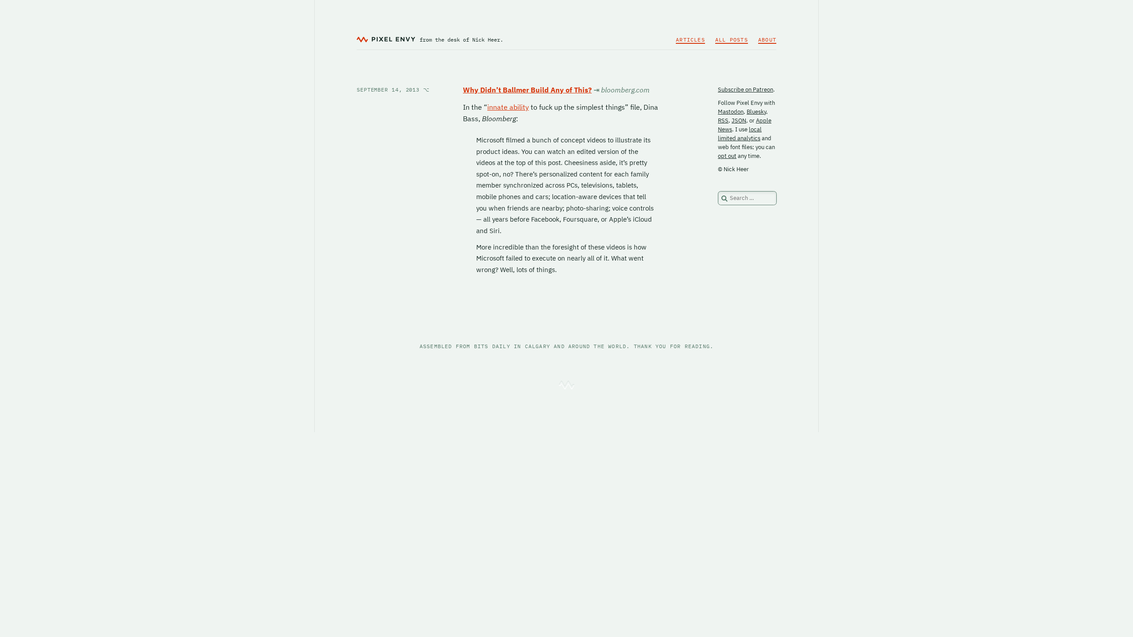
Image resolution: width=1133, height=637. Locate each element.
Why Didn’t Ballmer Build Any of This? (527, 89)
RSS (723, 120)
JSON (739, 120)
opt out (727, 156)
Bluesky (756, 111)
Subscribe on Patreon (745, 89)
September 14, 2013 (393, 89)
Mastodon (731, 111)
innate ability (508, 107)
